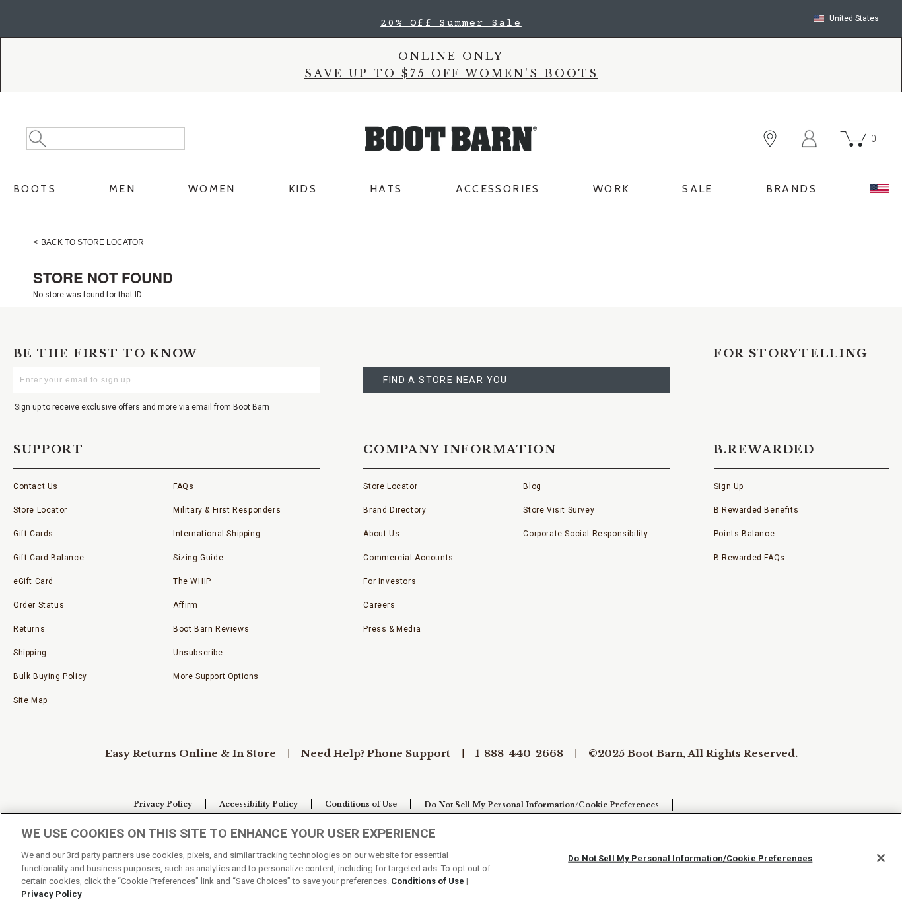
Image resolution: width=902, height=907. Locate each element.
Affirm (185, 605)
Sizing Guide (198, 557)
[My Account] (809, 138)
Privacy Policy (162, 804)
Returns (29, 629)
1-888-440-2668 (519, 753)
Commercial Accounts (408, 557)
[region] (451, 860)
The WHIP (192, 581)
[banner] (451, 103)
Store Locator (40, 510)
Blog (532, 486)
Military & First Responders (227, 510)
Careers (379, 605)
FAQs (183, 486)
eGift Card (33, 581)
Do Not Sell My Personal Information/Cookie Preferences (541, 804)
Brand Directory (394, 510)
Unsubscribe (198, 652)
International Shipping (216, 533)
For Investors (389, 581)
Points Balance (744, 533)
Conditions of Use (361, 804)
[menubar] (451, 192)
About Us (381, 533)
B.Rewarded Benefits (756, 510)
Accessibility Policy (258, 804)
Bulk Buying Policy (50, 676)
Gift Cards (33, 533)
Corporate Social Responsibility (585, 533)
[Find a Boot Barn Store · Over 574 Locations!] (770, 138)
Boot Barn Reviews (211, 629)
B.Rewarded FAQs (749, 557)
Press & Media (392, 629)
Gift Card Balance (48, 557)
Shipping (30, 652)
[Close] (880, 858)
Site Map (30, 700)
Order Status (38, 605)
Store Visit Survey (558, 510)
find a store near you (445, 380)
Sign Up (729, 486)
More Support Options (216, 676)
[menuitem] (34, 192)
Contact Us (35, 486)
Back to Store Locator (92, 242)
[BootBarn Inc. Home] (451, 138)
